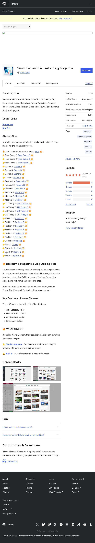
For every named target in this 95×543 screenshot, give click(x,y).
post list (89, 152)
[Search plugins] (28, 26)
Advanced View (73, 159)
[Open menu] (91, 3)
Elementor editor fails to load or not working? (23, 435)
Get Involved (78, 479)
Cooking (18, 241)
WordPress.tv (56, 492)
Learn (51, 479)
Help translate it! (65, 18)
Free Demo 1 (23, 162)
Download (86, 70)
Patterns (29, 492)
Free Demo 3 (24, 155)
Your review (71, 204)
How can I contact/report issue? (17, 427)
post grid (88, 147)
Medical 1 (19, 200)
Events (75, 483)
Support (89, 83)
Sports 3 (18, 248)
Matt (5, 504)
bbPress (7, 509)
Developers (54, 488)
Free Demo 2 (24, 159)
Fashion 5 (19, 222)
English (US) (88, 126)
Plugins (29, 488)
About (5, 479)
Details (8, 83)
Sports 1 (17, 255)
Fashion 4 (19, 226)
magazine (88, 141)
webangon (25, 72)
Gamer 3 (18, 170)
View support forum (74, 228)
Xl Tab (9, 353)
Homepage (7, 124)
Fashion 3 (19, 229)
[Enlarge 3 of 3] (57, 386)
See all (90, 204)
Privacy (5, 492)
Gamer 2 (17, 174)
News (5, 483)
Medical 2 (19, 196)
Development (52, 83)
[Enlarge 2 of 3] (57, 369)
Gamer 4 (18, 166)
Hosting (6, 488)
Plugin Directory (9, 11)
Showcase (30, 479)
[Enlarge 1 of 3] (27, 369)
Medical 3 (19, 192)
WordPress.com (10, 500)
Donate (76, 488)
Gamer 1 (17, 177)
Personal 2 (20, 185)
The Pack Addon (14, 344)
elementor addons (85, 136)
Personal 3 (21, 181)
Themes (29, 483)
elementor (88, 131)
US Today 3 (22, 207)
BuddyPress (9, 513)
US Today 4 (23, 203)
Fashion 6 (19, 218)
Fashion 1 (19, 237)
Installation (35, 83)
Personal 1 (20, 188)
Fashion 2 (19, 233)
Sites (37, 151)
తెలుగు (11, 524)
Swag (75, 492)
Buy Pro (6, 128)
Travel (15, 244)
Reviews (21, 83)
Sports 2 (17, 252)
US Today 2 (22, 211)
